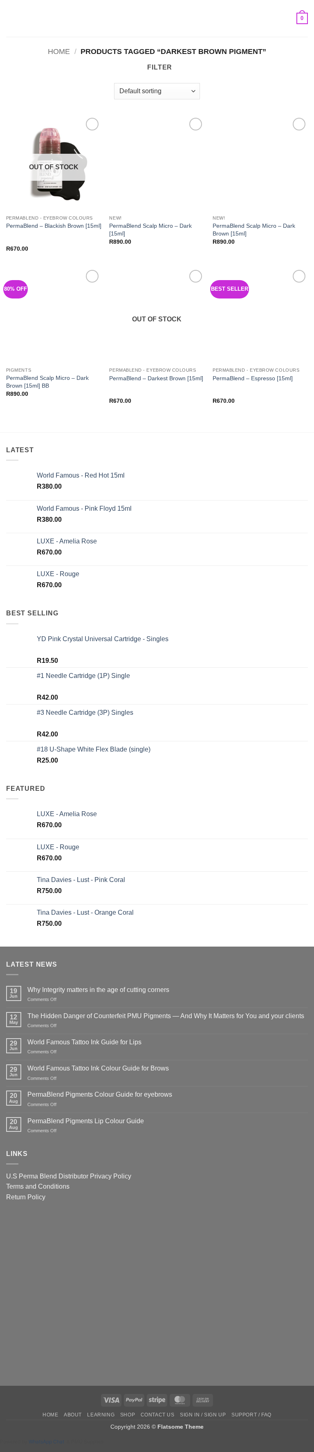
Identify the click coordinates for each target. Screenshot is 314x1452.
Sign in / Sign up (203, 1415)
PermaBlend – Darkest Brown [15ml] (156, 378)
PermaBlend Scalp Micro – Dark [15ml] (150, 229)
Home (59, 51)
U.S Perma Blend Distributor (47, 1176)
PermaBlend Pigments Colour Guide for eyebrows (99, 1094)
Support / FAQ (251, 1415)
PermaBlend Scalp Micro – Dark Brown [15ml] (254, 229)
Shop (127, 1415)
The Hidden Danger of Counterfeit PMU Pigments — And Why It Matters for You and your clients (165, 1015)
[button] (11, 18)
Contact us (158, 1415)
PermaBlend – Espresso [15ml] (253, 378)
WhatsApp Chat (48, 1442)
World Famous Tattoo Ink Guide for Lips (84, 1042)
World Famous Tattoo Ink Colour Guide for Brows (98, 1068)
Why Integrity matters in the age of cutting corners (98, 989)
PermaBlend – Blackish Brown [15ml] (53, 225)
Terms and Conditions (38, 1186)
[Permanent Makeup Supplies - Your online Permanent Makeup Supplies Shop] (157, 18)
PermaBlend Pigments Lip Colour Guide (85, 1121)
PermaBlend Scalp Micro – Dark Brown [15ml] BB (47, 382)
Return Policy (25, 1197)
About (73, 1415)
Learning (100, 1415)
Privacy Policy (110, 1176)
